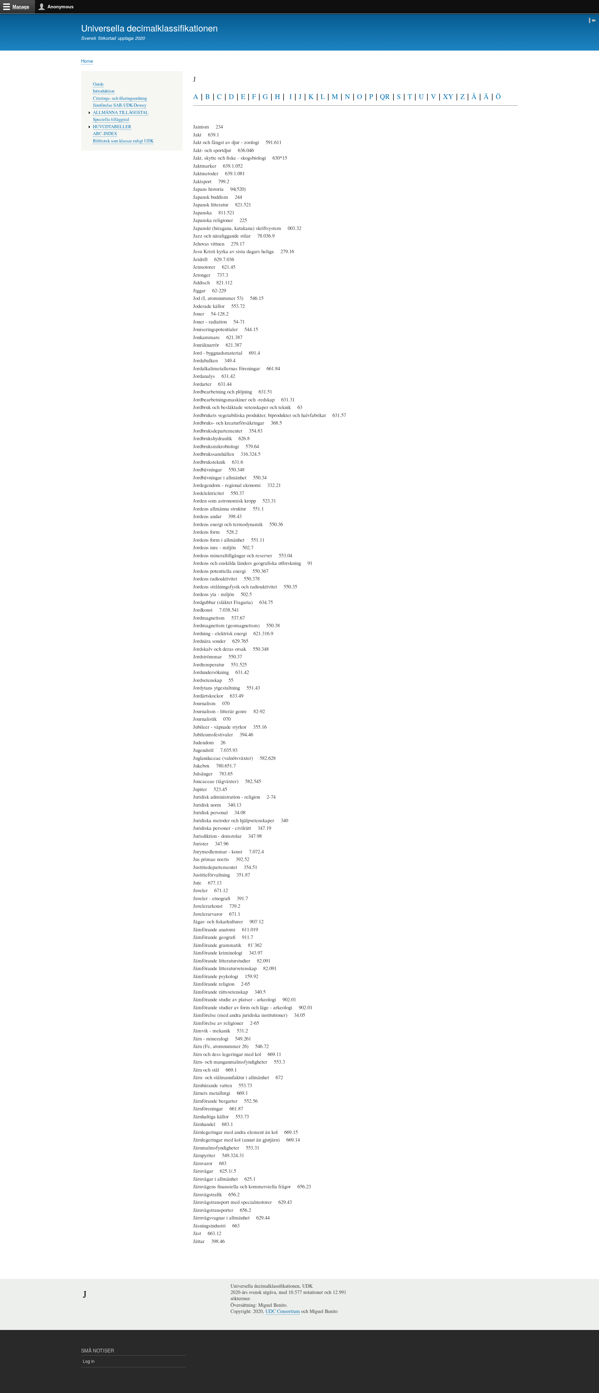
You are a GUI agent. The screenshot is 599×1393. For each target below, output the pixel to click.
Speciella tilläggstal (111, 119)
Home (87, 60)
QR (385, 96)
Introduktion (103, 91)
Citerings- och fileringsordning (120, 98)
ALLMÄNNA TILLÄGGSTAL (120, 112)
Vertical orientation (592, 20)
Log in (89, 1361)
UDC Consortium (283, 1311)
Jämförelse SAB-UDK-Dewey (119, 105)
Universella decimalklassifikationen (149, 27)
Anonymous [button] (60, 6)
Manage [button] (20, 6)
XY (448, 96)
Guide (98, 84)
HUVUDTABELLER (112, 127)
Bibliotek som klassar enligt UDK (123, 141)
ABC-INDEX (105, 133)
